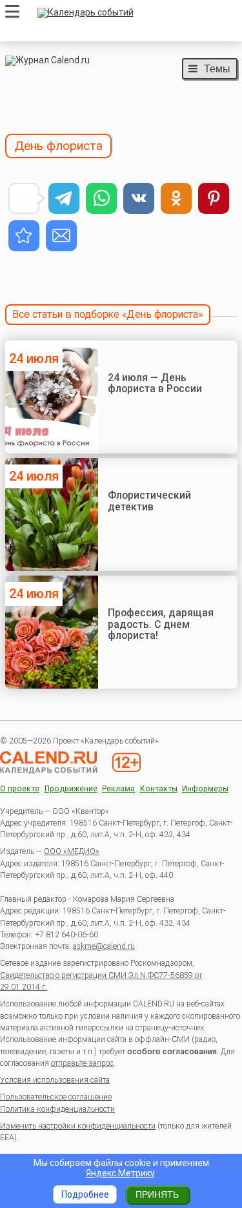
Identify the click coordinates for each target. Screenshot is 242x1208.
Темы (217, 68)
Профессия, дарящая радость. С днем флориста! (161, 624)
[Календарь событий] (134, 13)
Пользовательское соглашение (56, 1096)
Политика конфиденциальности (57, 1109)
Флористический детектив (149, 501)
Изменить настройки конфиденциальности (78, 1125)
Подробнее (85, 1194)
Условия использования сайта (55, 1080)
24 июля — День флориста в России (155, 383)
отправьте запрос (82, 1063)
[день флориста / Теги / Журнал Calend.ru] (23, 235)
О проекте (19, 789)
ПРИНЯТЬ (157, 1194)
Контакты (158, 789)
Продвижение (71, 789)
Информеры (205, 789)
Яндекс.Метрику (120, 1173)
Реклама (118, 789)
